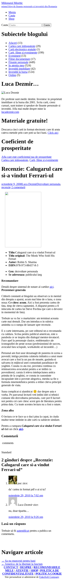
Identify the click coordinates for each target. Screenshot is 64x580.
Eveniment (15, 55)
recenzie (6, 187)
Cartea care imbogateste (22, 46)
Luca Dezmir (29, 184)
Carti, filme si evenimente (23, 52)
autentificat (23, 530)
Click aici (53, 132)
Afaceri (13, 42)
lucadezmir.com (10, 111)
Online (12, 75)
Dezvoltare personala (48, 184)
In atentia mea (16, 65)
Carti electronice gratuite (22, 49)
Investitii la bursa (18, 71)
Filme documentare (19, 58)
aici (52, 286)
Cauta (4, 24)
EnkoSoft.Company (49, 577)
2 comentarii (18, 187)
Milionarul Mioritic (29, 4)
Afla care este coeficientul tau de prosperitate (26, 156)
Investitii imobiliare (19, 68)
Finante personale (18, 62)
